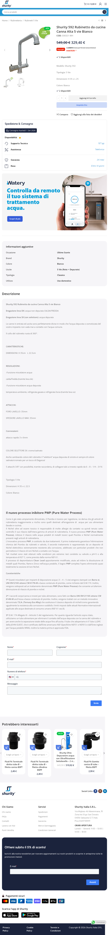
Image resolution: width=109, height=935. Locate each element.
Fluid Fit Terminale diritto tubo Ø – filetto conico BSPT (14, 764)
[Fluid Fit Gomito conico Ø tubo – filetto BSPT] (91, 740)
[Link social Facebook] (95, 791)
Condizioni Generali (47, 830)
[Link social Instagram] (100, 791)
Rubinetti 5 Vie (31, 20)
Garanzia (42, 821)
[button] (4, 50)
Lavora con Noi (8, 825)
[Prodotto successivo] (105, 20)
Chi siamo (6, 812)
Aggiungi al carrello (87, 98)
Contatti (5, 821)
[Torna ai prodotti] (102, 20)
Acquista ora (81, 105)
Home (5, 20)
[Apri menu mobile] (105, 4)
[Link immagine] (8, 791)
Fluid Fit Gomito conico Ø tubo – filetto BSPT (91, 764)
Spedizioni (43, 812)
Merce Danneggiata (47, 825)
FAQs (4, 816)
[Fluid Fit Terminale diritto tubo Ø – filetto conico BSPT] (13, 740)
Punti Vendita (8, 830)
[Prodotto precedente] (99, 20)
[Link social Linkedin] (105, 791)
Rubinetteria (16, 20)
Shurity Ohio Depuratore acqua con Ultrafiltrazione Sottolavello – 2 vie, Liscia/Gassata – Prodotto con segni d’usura (65, 761)
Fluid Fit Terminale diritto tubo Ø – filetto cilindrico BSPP (40, 765)
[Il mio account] (100, 4)
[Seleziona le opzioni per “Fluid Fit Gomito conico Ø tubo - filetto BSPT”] (84, 747)
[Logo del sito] (6, 3)
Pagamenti (43, 816)
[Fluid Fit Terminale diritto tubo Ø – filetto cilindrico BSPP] (39, 740)
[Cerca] (104, 12)
